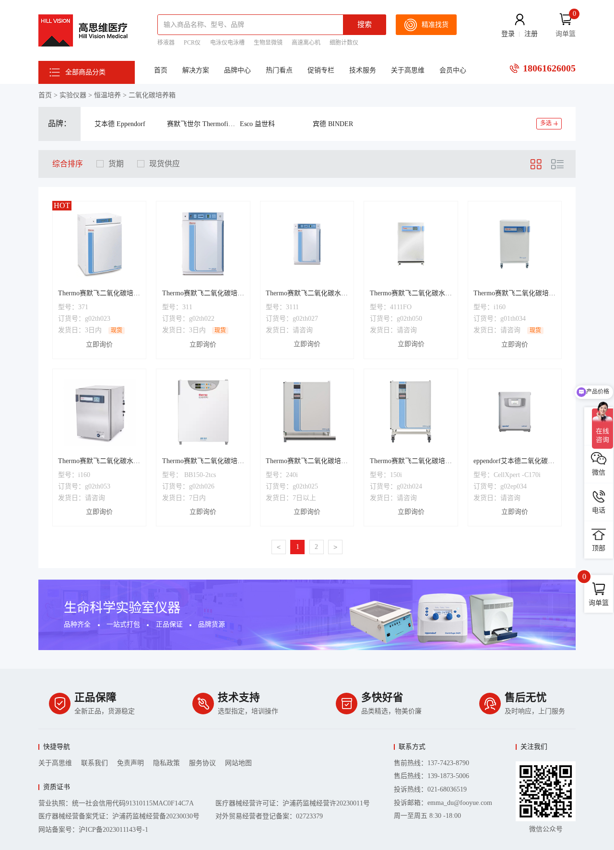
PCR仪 (192, 42)
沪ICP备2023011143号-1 (113, 829)
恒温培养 (107, 95)
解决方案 (195, 70)
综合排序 (67, 164)
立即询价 (99, 344)
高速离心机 (306, 42)
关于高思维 (408, 70)
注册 (531, 33)
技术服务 (362, 70)
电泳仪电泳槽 (227, 42)
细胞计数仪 (344, 42)
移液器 (166, 42)
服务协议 (202, 763)
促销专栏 (320, 70)
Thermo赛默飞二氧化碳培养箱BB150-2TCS (203, 462)
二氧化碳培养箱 (152, 95)
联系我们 (94, 763)
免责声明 (130, 763)
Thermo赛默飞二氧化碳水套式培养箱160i (99, 462)
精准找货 (435, 24)
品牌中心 (237, 70)
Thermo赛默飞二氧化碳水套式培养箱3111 (307, 294)
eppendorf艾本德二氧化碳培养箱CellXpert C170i (514, 462)
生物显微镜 (268, 42)
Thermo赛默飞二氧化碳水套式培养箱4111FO (411, 294)
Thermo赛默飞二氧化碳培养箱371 (99, 294)
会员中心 (452, 70)
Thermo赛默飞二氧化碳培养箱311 (203, 294)
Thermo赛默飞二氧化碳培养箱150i (411, 462)
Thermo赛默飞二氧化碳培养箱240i (307, 462)
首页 (160, 70)
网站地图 (238, 763)
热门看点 (279, 70)
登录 (508, 33)
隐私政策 (166, 763)
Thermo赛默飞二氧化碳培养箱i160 (514, 294)
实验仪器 (72, 95)
